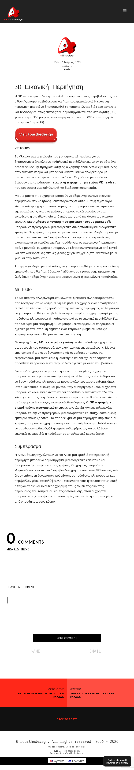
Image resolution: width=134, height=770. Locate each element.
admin (67, 69)
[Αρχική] (13, 13)
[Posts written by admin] (67, 47)
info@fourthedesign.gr (72, 753)
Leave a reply (18, 549)
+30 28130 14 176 (71, 751)
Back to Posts (67, 719)
